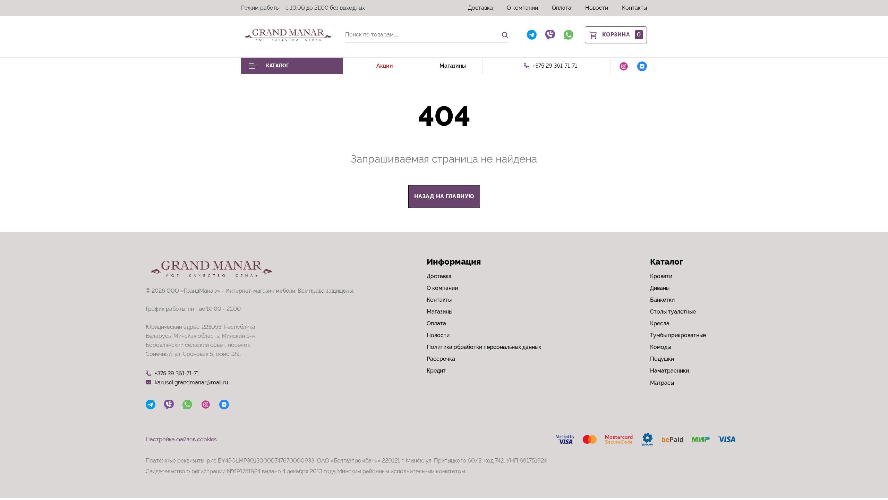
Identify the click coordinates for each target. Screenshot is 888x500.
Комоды (660, 347)
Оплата (561, 8)
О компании (522, 8)
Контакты (634, 8)
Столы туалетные (673, 311)
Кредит (436, 370)
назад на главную (444, 196)
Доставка (480, 8)
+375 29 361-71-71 (555, 65)
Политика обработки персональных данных (484, 347)
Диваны (659, 288)
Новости (596, 8)
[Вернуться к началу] (869, 474)
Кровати (661, 276)
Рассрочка (441, 359)
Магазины (452, 65)
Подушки (662, 359)
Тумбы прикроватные (678, 335)
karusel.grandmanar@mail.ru (191, 382)
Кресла (659, 323)
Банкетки (662, 300)
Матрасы (662, 383)
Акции (384, 65)
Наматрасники (669, 370)
